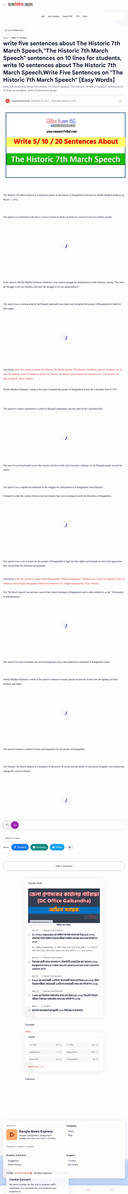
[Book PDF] (68, 16)
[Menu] (64, 1189)
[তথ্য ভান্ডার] (46, 1006)
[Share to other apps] (70, 847)
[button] (20, 847)
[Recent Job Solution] (53, 930)
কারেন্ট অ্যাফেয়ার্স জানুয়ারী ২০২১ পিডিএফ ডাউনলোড (57, 1010)
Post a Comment (64, 866)
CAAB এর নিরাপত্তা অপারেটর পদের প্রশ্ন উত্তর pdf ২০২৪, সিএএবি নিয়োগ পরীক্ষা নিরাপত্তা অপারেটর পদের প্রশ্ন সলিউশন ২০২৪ (65, 997)
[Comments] (112, 1189)
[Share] (88, 1189)
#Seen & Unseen (12, 838)
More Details (57, 1181)
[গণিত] (78, 16)
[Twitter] (20, 1146)
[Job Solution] (54, 16)
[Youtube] (30, 1146)
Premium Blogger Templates (75, 1173)
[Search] (39, 1189)
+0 (14, 825)
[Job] (42, 16)
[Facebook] (10, 1146)
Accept (28, 1181)
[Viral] (85, 16)
